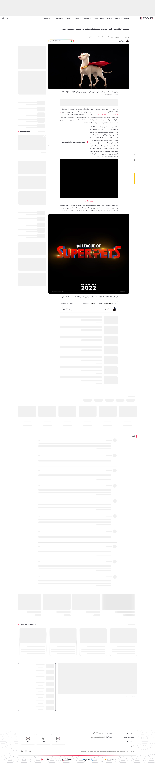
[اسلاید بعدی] (16, 146)
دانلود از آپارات (88, 201)
